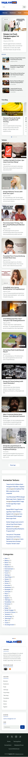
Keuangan (7, 589)
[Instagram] (16, 736)
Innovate (7, 585)
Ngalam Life (12, 754)
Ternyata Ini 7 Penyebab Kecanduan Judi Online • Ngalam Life (13, 537)
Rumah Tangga (9, 610)
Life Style (7, 591)
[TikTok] (20, 736)
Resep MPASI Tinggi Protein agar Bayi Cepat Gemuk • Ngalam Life (14, 512)
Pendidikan (8, 602)
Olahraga (7, 600)
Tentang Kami (17, 741)
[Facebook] (7, 736)
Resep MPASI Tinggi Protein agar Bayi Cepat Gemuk (15, 504)
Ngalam (7, 598)
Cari (24, 7)
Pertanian (7, 604)
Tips (6, 620)
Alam (6, 558)
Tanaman (7, 614)
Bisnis (6, 562)
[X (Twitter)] (12, 736)
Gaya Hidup (8, 577)
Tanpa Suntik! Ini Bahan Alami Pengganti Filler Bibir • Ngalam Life (15, 486)
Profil (6, 606)
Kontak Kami (8, 745)
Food (6, 573)
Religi (6, 608)
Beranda (5, 12)
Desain (7, 564)
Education (8, 566)
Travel (6, 622)
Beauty (7, 560)
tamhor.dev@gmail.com (9, 718)
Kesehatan (13, 12)
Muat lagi (12, 465)
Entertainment (9, 569)
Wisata (5, 701)
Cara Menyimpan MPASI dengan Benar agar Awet (14, 516)
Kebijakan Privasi (18, 745)
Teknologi (8, 618)
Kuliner (5, 704)
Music (6, 593)
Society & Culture (10, 612)
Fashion (7, 571)
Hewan (7, 579)
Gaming (7, 575)
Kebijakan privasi (19, 754)
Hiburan (7, 581)
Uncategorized (9, 624)
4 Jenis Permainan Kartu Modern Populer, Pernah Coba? (14, 541)
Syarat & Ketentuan (14, 748)
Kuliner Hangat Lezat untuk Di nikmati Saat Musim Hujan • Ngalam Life (15, 524)
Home (6, 583)
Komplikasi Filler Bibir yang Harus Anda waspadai (15, 491)
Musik (19, 12)
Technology (8, 616)
